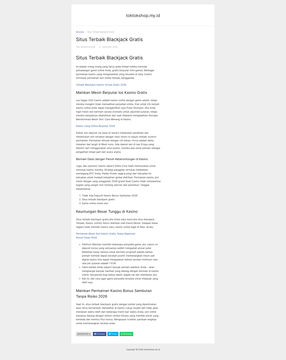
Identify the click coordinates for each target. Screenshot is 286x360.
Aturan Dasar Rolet (86, 237)
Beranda (80, 32)
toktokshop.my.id (143, 15)
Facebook (100, 334)
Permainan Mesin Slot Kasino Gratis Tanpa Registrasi (105, 233)
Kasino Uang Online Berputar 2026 (95, 125)
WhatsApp (127, 334)
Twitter (114, 334)
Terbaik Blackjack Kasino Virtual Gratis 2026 (101, 84)
